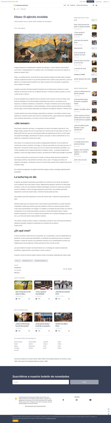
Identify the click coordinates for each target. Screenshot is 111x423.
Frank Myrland (21, 28)
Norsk (44, 346)
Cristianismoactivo (19, 296)
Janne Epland (77, 81)
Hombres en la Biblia (40, 260)
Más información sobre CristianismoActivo (35, 406)
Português (16, 348)
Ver (68, 5)
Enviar (84, 382)
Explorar (72, 5)
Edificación (23, 9)
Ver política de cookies (51, 418)
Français (45, 344)
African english (32, 341)
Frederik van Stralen (59, 296)
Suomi (44, 348)
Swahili (59, 348)
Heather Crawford (78, 65)
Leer (65, 5)
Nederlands (32, 346)
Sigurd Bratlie (77, 146)
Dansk (59, 341)
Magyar (16, 346)
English (16, 344)
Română (31, 348)
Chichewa (45, 341)
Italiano (59, 344)
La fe (16, 260)
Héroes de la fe (26, 260)
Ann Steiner (76, 57)
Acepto (15, 420)
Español (31, 344)
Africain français (18, 341)
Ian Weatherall (38, 296)
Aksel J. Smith (77, 162)
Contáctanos (98, 1)
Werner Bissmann (77, 156)
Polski (59, 346)
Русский (16, 350)
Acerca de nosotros (82, 5)
